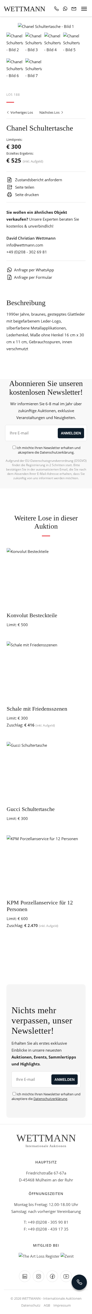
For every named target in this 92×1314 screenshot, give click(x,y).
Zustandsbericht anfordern (38, 179)
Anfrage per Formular (33, 277)
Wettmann (24, 9)
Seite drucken (26, 194)
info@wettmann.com (24, 245)
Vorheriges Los (21, 112)
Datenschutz (30, 1305)
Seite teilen (24, 187)
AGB (47, 1305)
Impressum (62, 1305)
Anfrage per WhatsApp (34, 269)
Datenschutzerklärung (57, 452)
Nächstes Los (49, 112)
